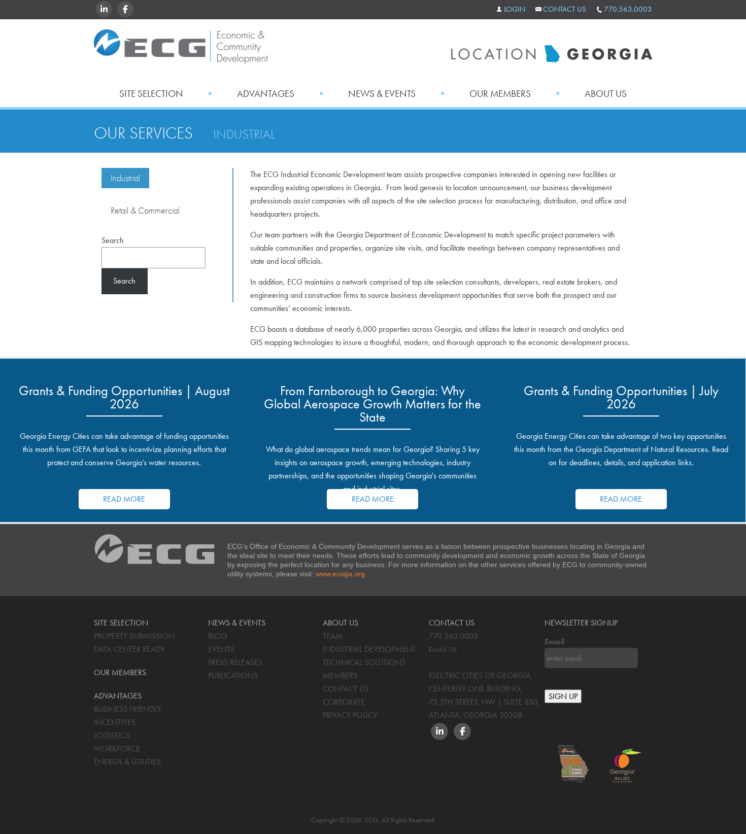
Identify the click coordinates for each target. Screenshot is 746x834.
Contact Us (564, 9)
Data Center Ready (129, 649)
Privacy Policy (350, 715)
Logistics (111, 735)
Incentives (114, 722)
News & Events (382, 93)
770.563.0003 (628, 9)
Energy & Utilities (127, 761)
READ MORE (124, 499)
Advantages (265, 93)
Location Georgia (181, 50)
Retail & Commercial (145, 210)
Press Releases (235, 662)
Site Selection (151, 93)
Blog (217, 636)
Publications (233, 675)
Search (112, 240)
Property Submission (134, 636)
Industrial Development (369, 649)
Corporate (344, 702)
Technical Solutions (364, 662)
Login (514, 9)
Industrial (125, 178)
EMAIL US (443, 649)
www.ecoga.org (340, 574)
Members (340, 675)
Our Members (500, 93)
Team (333, 636)
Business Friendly (127, 709)
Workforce (117, 748)
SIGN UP (563, 696)
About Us (606, 93)
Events (221, 649)
